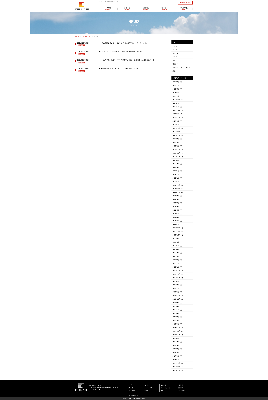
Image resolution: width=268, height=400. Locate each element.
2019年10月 (178, 278)
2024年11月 (178, 114)
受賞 (174, 60)
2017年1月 (177, 359)
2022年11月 (178, 153)
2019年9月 (177, 281)
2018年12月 (178, 295)
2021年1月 (177, 224)
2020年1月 (177, 267)
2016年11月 (178, 367)
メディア (175, 53)
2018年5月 (177, 317)
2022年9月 (177, 160)
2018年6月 (177, 313)
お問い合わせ (186, 2)
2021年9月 (177, 196)
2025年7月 (177, 103)
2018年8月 (177, 306)
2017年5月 (177, 349)
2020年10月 (178, 235)
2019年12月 (178, 270)
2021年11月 (178, 189)
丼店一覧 (163, 390)
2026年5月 (177, 89)
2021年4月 (177, 213)
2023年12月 (178, 128)
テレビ (175, 49)
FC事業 (108, 8)
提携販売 (175, 64)
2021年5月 (177, 210)
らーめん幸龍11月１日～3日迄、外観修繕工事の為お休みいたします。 (123, 43)
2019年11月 (178, 274)
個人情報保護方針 (134, 395)
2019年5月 (177, 285)
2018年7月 (177, 310)
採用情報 (164, 8)
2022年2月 (177, 178)
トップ (130, 385)
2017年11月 (178, 331)
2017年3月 (177, 356)
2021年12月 (178, 185)
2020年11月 (178, 231)
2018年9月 (177, 302)
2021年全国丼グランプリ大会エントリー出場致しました (118, 68)
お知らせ (81, 45)
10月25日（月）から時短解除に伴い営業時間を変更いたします (121, 51)
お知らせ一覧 (86, 36)
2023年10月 (178, 135)
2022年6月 (177, 167)
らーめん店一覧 (165, 388)
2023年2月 (177, 146)
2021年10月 (178, 192)
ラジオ (175, 57)
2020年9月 (177, 238)
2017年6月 (177, 345)
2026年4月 (177, 92)
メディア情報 (183, 8)
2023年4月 (177, 142)
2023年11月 (178, 132)
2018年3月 (177, 324)
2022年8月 (177, 164)
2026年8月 (177, 82)
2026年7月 (177, 85)
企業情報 (146, 8)
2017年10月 (178, 334)
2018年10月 (178, 299)
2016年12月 (178, 363)
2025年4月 (177, 107)
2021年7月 (177, 203)
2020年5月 (177, 253)
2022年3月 (177, 174)
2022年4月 (177, 171)
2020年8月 (177, 242)
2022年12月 (178, 149)
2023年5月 (177, 139)
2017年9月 (177, 338)
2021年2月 (177, 221)
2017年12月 (178, 327)
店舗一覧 (127, 8)
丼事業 (146, 390)
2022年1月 (177, 181)
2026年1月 (177, 96)
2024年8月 (177, 121)
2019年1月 (177, 292)
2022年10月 (178, 156)
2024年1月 (177, 124)
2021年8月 (177, 199)
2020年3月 (177, 260)
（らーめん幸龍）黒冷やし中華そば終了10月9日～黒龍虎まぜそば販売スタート (126, 60)
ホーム (77, 36)
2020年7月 (177, 245)
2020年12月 (178, 228)
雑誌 (174, 71)
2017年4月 (177, 352)
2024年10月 (178, 117)
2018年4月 (177, 320)
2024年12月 (178, 110)
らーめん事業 (148, 388)
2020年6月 (177, 249)
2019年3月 (177, 288)
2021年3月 (177, 217)
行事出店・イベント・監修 (181, 67)
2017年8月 (177, 342)
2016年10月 (178, 370)
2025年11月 (178, 100)
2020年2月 (177, 263)
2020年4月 (177, 256)
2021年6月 (177, 206)
